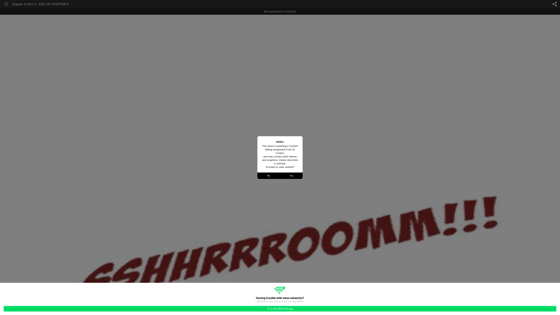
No (268, 175)
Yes (291, 175)
